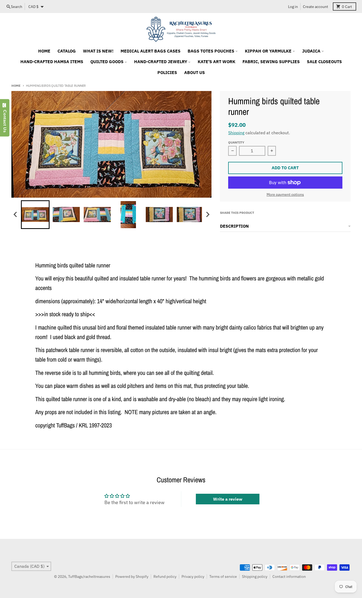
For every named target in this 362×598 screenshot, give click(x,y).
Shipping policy (254, 576)
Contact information (289, 576)
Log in (293, 6)
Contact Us (5, 119)
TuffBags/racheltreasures (89, 576)
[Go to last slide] (15, 214)
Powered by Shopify (131, 576)
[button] (35, 214)
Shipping (236, 132)
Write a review (227, 499)
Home (15, 85)
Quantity (236, 142)
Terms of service (223, 576)
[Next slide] (207, 214)
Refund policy (164, 576)
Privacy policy (193, 576)
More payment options (285, 194)
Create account (315, 6)
